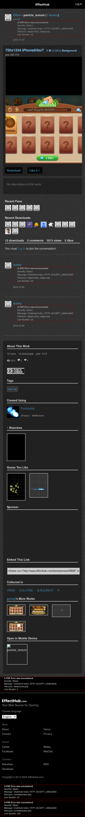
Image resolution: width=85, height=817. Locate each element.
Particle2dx (28, 408)
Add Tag (12, 389)
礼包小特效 (26, 590)
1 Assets (52, 15)
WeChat (48, 751)
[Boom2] (16, 487)
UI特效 (11, 590)
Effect (17, 15)
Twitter (5, 747)
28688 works (38, 415)
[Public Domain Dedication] (16, 373)
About (5, 729)
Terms (47, 729)
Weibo (47, 747)
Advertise (7, 764)
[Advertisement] (26, 532)
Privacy (47, 734)
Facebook (7, 751)
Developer (7, 769)
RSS (46, 764)
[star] (16, 447)
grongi (16, 19)
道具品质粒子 (45, 590)
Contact (6, 734)
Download (14, 170)
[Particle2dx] (13, 412)
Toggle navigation (4, 3)
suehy (17, 265)
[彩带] (38, 609)
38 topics (25, 415)
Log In (22, 248)
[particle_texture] (38, 485)
